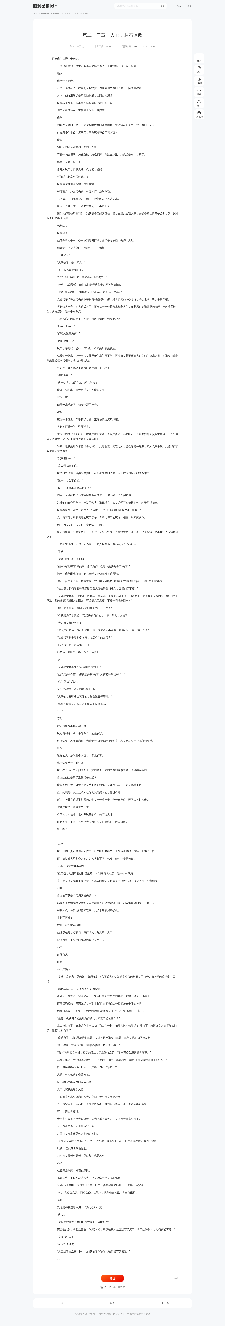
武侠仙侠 (45, 13)
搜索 (162, 6)
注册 (189, 6)
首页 (35, 13)
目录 (112, 1303)
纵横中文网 (44, 15)
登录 (179, 6)
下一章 (165, 1303)
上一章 (60, 1303)
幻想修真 (57, 13)
